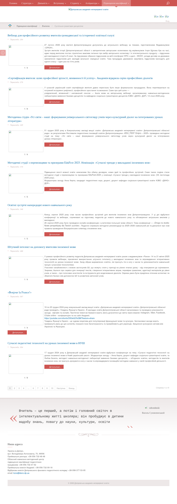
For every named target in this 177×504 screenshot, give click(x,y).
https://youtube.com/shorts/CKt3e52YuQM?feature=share (69, 318)
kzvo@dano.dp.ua (21, 473)
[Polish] (167, 16)
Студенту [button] (75, 3)
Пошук (158, 3)
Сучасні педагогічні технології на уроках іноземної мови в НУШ (46, 343)
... (28, 388)
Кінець (72, 388)
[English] (162, 16)
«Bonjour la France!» (20, 292)
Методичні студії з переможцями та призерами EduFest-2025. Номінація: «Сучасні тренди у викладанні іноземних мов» (79, 162)
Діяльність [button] (43, 3)
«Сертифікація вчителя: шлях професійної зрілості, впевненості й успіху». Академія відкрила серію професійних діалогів (80, 78)
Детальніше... (55, 67)
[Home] (10, 26)
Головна (13, 3)
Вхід (167, 21)
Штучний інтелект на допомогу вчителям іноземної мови (42, 247)
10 (52, 388)
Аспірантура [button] (91, 3)
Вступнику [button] (59, 3)
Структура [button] (26, 3)
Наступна (61, 388)
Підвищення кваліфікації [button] (116, 3)
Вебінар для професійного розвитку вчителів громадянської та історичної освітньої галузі (61, 35)
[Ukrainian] (156, 16)
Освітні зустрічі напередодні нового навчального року (40, 205)
